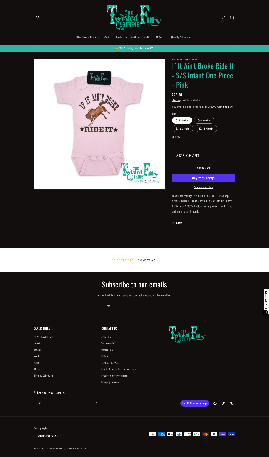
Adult (36, 363)
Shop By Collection (43, 375)
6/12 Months (182, 128)
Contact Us (107, 350)
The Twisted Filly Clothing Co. (55, 448)
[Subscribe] (163, 306)
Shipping (176, 99)
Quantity (176, 136)
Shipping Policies (110, 382)
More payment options (203, 186)
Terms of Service (110, 363)
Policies (105, 356)
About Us (106, 337)
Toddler (37, 350)
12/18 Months (206, 128)
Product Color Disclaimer (114, 375)
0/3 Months (182, 120)
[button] (38, 18)
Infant (37, 343)
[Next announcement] (234, 48)
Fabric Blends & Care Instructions (118, 369)
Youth (37, 356)
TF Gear (38, 369)
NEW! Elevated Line (43, 337)
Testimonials (107, 343)
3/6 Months (204, 120)
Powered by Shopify (77, 448)
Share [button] (179, 223)
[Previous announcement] (35, 48)
